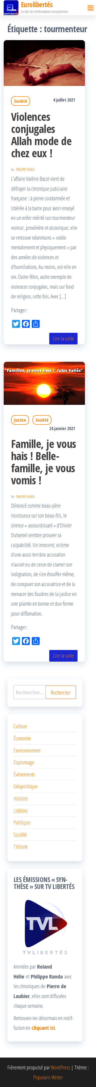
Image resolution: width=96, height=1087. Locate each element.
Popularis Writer (48, 1077)
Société (20, 101)
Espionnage (24, 762)
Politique (22, 822)
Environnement (27, 750)
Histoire (21, 798)
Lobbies (21, 810)
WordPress (60, 1067)
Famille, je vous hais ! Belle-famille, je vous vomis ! (43, 462)
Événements (24, 774)
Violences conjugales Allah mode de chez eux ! (41, 134)
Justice (20, 420)
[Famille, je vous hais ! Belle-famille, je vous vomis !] (44, 382)
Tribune (21, 846)
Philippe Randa (25, 169)
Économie (22, 738)
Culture (20, 726)
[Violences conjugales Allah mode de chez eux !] (44, 62)
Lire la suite (63, 338)
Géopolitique (25, 786)
